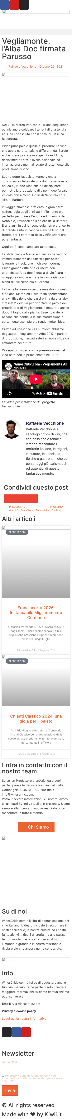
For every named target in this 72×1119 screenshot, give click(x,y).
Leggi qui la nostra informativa (24, 1018)
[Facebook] (5, 5)
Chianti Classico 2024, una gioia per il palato (36, 718)
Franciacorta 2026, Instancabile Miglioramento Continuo (36, 612)
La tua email (10, 1062)
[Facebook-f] (16, 1032)
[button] (36, 32)
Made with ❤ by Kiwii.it (32, 1114)
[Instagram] (24, 5)
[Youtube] (14, 5)
